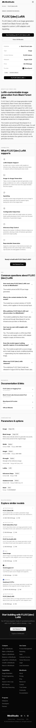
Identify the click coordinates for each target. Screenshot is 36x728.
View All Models (18, 39)
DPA (27, 719)
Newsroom (22, 681)
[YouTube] (21, 716)
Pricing (21, 676)
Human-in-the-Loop (7, 681)
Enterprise (5, 701)
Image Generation (7, 673)
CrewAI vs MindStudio (8, 662)
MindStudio (13, 715)
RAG (3, 679)
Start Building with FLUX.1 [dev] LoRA (18, 35)
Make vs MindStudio (8, 651)
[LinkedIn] (28, 716)
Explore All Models (18, 633)
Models (4, 6)
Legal (21, 662)
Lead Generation (24, 665)
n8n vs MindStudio (7, 648)
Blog (20, 679)
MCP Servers (6, 684)
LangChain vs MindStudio (9, 660)
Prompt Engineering (7, 676)
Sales (21, 654)
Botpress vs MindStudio (9, 657)
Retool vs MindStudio (8, 665)
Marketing (22, 651)
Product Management (25, 648)
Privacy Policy (20, 719)
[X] (25, 716)
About (21, 673)
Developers (5, 703)
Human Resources (24, 660)
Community (22, 690)
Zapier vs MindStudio (8, 654)
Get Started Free (18, 264)
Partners (4, 706)
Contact (21, 684)
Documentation (23, 693)
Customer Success (24, 657)
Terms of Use (11, 719)
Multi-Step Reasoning (8, 687)
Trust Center (23, 687)
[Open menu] (33, 2)
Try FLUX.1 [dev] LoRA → (18, 77)
